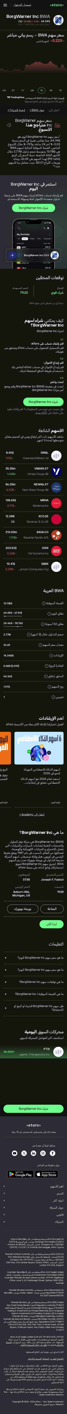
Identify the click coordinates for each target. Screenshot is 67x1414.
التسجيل (61, 98)
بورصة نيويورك (22, 909)
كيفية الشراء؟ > (16, 110)
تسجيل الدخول (22, 4)
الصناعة (52, 909)
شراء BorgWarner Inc (33, 208)
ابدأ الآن (51, 924)
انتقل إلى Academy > (31, 814)
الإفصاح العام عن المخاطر (53, 1359)
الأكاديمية (41, 412)
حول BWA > (37, 110)
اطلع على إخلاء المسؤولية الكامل (33, 1345)
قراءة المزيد (55, 802)
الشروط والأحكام (34, 1359)
